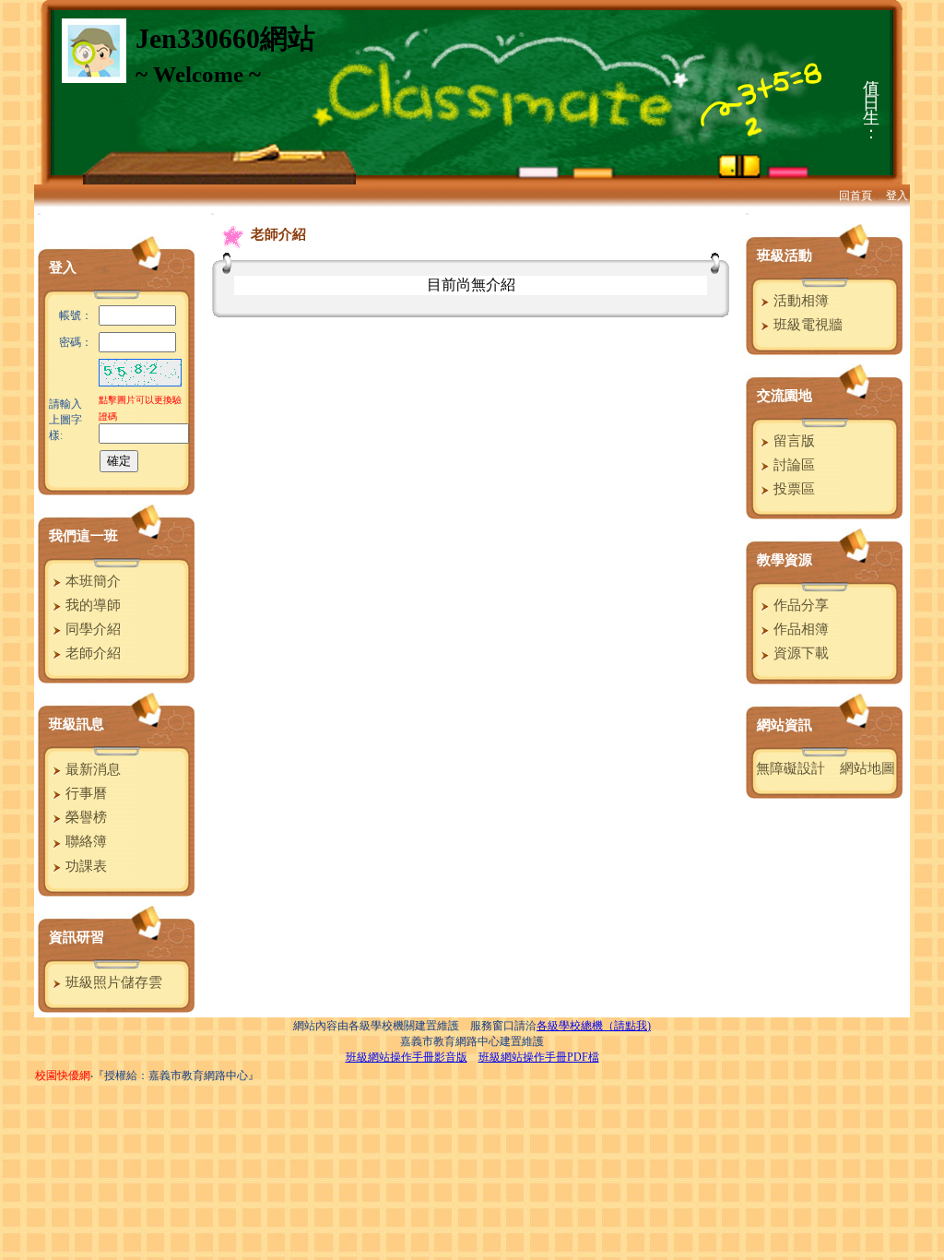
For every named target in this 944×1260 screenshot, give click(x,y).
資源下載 (799, 653)
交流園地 (784, 395)
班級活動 (784, 255)
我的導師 (91, 605)
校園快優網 (62, 1075)
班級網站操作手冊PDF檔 (538, 1057)
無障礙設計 (790, 768)
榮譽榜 (84, 817)
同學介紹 (91, 629)
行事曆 (84, 793)
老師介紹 (91, 653)
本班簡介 (91, 581)
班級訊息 (76, 724)
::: (39, 213)
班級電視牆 (806, 324)
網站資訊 (784, 725)
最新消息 (91, 769)
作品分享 (799, 605)
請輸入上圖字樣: (65, 420)
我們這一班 (83, 536)
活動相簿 (799, 300)
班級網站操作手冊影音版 (406, 1057)
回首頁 (855, 195)
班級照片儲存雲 (112, 982)
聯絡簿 (84, 841)
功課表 (84, 866)
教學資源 (784, 560)
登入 (897, 195)
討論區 (792, 465)
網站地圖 (867, 768)
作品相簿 (799, 629)
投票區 (792, 488)
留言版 (792, 441)
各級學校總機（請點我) (594, 1025)
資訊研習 (76, 937)
